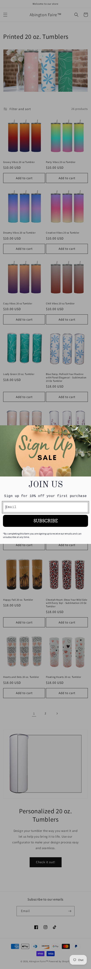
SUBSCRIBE (45, 520)
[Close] (86, 429)
